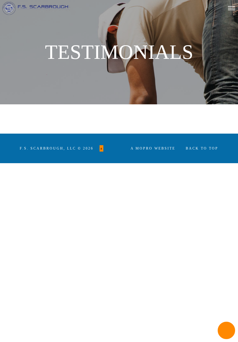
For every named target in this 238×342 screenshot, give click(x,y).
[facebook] (101, 148)
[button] (226, 330)
